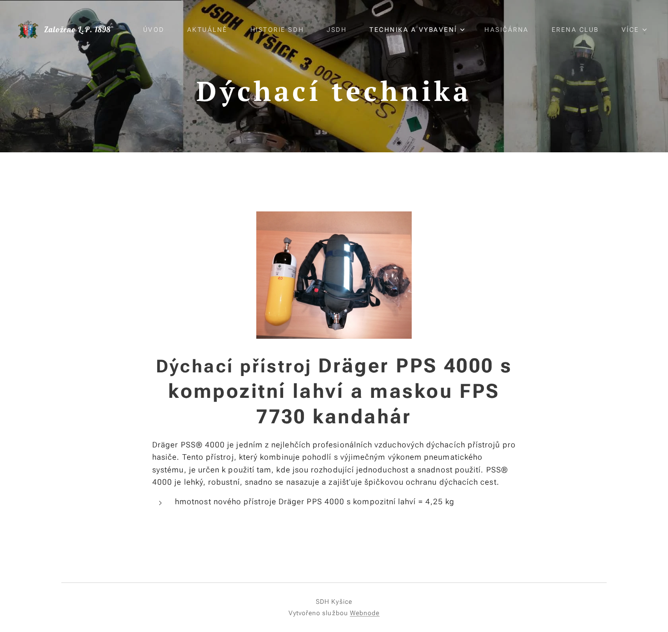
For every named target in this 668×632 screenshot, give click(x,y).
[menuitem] (158, 29)
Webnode (365, 613)
